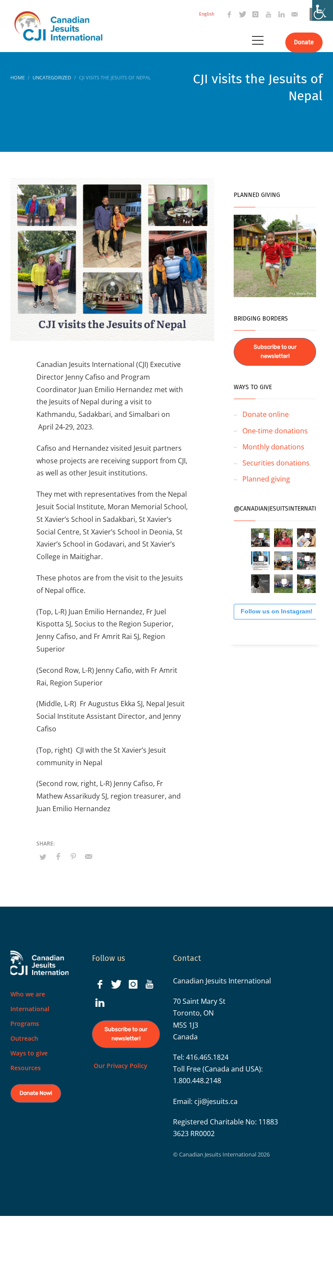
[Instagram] (255, 14)
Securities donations (276, 463)
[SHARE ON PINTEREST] (73, 856)
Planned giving (266, 479)
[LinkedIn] (281, 14)
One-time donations (275, 431)
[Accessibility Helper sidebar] (322, 10)
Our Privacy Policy (119, 1065)
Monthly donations (273, 447)
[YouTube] (268, 14)
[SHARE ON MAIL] (88, 856)
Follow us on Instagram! (277, 611)
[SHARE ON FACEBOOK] (58, 856)
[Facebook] (229, 14)
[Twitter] (242, 14)
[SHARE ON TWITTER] (42, 856)
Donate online (265, 414)
